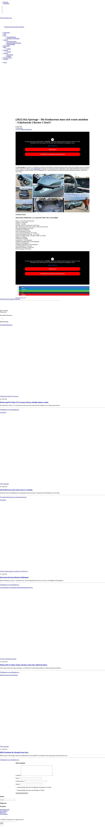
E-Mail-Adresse (20, 781)
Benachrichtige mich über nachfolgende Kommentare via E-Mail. (34, 787)
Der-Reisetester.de (4, 809)
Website (18, 784)
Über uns (5, 2)
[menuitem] (54, 2)
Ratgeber (5, 50)
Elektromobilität (11, 44)
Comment (18, 775)
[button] (24, 180)
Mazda (5, 325)
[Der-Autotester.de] (52, 20)
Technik (9, 51)
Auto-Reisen (10, 54)
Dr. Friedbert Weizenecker (25, 129)
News (4, 35)
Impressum (3, 817)
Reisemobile (6, 46)
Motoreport (3, 812)
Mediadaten (6, 3)
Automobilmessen (11, 37)
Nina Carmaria (4, 814)
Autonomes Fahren (11, 41)
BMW (1, 675)
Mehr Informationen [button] (52, 145)
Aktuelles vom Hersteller (13, 38)
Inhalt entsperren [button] (52, 149)
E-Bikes (9, 49)
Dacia (4, 500)
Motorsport (9, 325)
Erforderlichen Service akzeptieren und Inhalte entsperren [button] (52, 154)
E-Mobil (5, 40)
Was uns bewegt (7, 57)
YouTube (5, 59)
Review (22, 297)
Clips (4, 34)
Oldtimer (9, 56)
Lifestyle (5, 53)
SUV (25, 297)
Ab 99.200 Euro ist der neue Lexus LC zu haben (16, 490)
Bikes (4, 47)
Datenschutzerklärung (12, 817)
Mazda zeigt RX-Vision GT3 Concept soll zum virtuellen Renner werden (24, 402)
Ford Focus (37, 168)
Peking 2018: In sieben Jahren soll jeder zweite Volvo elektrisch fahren (23, 665)
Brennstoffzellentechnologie (14, 43)
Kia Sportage (18, 297)
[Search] (7, 799)
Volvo (1, 587)
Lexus (1, 412)
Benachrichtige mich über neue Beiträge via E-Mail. (31, 790)
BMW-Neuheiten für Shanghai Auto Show (14, 752)
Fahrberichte (6, 32)
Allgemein (6, 675)
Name (18, 778)
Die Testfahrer (3, 811)
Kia (21, 128)
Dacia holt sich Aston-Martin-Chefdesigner (14, 577)
